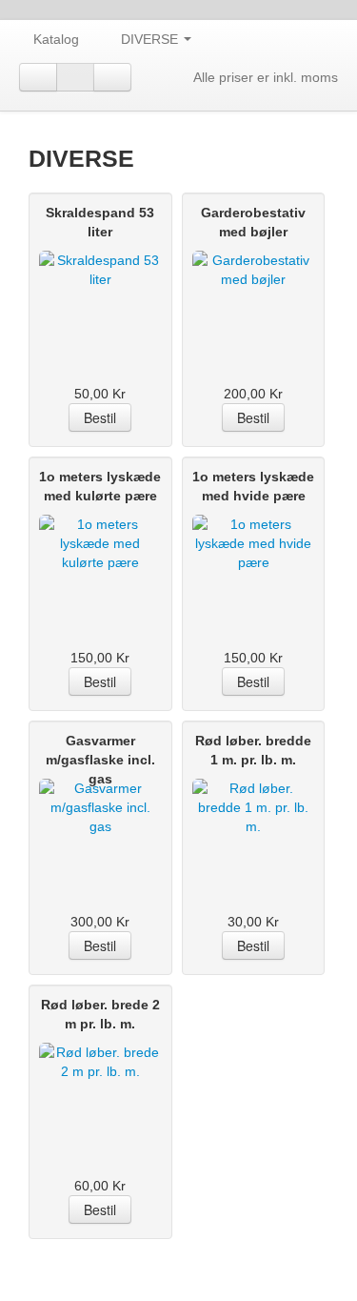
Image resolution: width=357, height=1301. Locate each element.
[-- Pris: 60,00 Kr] (100, 1090)
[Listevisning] (38, 77)
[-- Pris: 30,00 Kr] (253, 826)
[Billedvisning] (112, 77)
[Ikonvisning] (75, 77)
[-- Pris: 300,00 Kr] (100, 826)
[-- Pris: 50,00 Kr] (100, 298)
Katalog (56, 39)
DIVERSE (151, 39)
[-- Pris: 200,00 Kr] (253, 298)
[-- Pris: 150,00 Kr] (100, 562)
